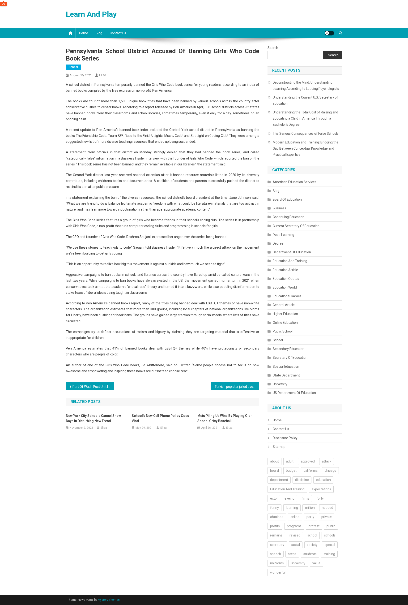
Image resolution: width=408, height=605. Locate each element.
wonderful (277, 572)
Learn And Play (91, 14)
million (310, 508)
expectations (321, 489)
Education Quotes (286, 279)
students (310, 554)
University (280, 384)
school (312, 535)
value (316, 563)
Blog (99, 33)
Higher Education (285, 314)
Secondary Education (288, 349)
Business (279, 208)
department (279, 480)
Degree (278, 243)
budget (291, 470)
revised (294, 535)
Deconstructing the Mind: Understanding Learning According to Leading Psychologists (306, 86)
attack (326, 461)
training (329, 554)
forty (320, 498)
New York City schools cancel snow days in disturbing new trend (93, 418)
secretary (277, 545)
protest (314, 526)
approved (308, 461)
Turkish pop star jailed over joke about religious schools (237, 387)
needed (327, 508)
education (323, 480)
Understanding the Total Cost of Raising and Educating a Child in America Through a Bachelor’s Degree (305, 118)
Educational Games (287, 296)
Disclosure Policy (285, 438)
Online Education (285, 322)
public (331, 526)
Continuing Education (288, 217)
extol (273, 498)
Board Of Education (287, 199)
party (310, 517)
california (311, 470)
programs (294, 526)
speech (275, 554)
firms (305, 498)
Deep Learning (283, 235)
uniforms (277, 563)
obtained (276, 517)
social (295, 545)
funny (274, 508)
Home (83, 33)
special (330, 545)
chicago (330, 470)
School (73, 67)
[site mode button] (329, 33)
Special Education (286, 366)
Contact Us (118, 33)
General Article (284, 305)
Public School (283, 331)
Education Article (285, 270)
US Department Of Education (294, 393)
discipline (302, 480)
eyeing (289, 498)
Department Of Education (292, 252)
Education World (285, 287)
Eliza (102, 75)
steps (292, 554)
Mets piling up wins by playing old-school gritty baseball (224, 418)
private (326, 517)
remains (276, 535)
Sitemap (279, 447)
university (298, 563)
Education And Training (290, 261)
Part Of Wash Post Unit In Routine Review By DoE (93, 387)
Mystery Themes (109, 599)
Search (273, 48)
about (274, 461)
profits (275, 526)
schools (330, 535)
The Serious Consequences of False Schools (306, 133)
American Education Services (294, 182)
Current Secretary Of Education (296, 226)
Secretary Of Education (290, 357)
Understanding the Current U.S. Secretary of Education (305, 100)
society (312, 545)
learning (292, 508)
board (274, 470)
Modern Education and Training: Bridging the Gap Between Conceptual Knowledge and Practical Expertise (305, 148)
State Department (286, 375)
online (294, 517)
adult (289, 461)
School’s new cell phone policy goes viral (160, 418)
